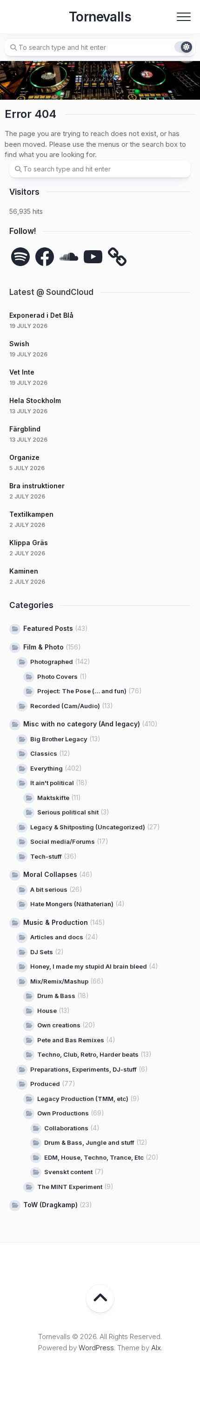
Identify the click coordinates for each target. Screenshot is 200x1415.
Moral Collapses (50, 874)
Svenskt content (68, 1172)
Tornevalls (100, 17)
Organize (24, 457)
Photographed (51, 661)
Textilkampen (31, 514)
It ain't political (52, 782)
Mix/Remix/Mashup (59, 981)
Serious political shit (68, 812)
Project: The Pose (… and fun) (82, 691)
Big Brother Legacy (58, 739)
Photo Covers (57, 676)
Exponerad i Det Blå (41, 315)
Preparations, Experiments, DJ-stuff (83, 1069)
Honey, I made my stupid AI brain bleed (88, 966)
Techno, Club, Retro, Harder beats (88, 1054)
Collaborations (66, 1128)
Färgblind (24, 429)
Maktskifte (53, 797)
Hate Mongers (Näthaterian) (71, 904)
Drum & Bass (56, 995)
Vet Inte (21, 372)
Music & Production (55, 922)
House (47, 1010)
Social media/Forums (62, 841)
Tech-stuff (46, 856)
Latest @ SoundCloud (51, 292)
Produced (45, 1083)
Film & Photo (43, 647)
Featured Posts (48, 628)
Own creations (58, 1025)
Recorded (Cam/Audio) (65, 706)
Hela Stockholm (35, 400)
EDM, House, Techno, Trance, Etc (94, 1157)
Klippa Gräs (28, 543)
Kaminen (23, 571)
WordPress (96, 1347)
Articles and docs (56, 937)
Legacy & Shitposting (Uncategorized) (87, 827)
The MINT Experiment (69, 1186)
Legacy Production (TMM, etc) (82, 1098)
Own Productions (63, 1113)
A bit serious (48, 889)
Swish (19, 344)
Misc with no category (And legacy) (81, 724)
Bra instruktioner (37, 486)
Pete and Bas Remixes (70, 1040)
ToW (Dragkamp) (50, 1205)
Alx (156, 1347)
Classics (43, 753)
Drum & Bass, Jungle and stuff (89, 1142)
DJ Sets (41, 952)
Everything (46, 768)
